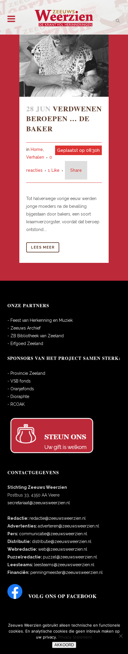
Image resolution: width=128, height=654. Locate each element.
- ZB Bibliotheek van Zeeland (35, 335)
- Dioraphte (18, 396)
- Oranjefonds (20, 388)
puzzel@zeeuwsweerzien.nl (70, 557)
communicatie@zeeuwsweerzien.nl (53, 533)
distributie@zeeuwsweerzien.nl (61, 541)
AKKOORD (64, 645)
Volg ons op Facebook (62, 596)
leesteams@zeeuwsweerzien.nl (64, 564)
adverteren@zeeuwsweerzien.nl (68, 526)
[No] (121, 636)
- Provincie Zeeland (26, 373)
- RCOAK (16, 404)
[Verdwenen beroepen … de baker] (64, 66)
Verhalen (35, 157)
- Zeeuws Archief (23, 328)
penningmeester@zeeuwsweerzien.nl (66, 572)
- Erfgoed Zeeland (25, 343)
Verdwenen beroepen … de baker (64, 118)
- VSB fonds (19, 381)
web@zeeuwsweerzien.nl (62, 549)
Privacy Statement (75, 637)
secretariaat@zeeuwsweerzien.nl (38, 502)
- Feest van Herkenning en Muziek (40, 320)
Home (37, 149)
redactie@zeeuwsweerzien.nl (57, 518)
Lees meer (42, 247)
